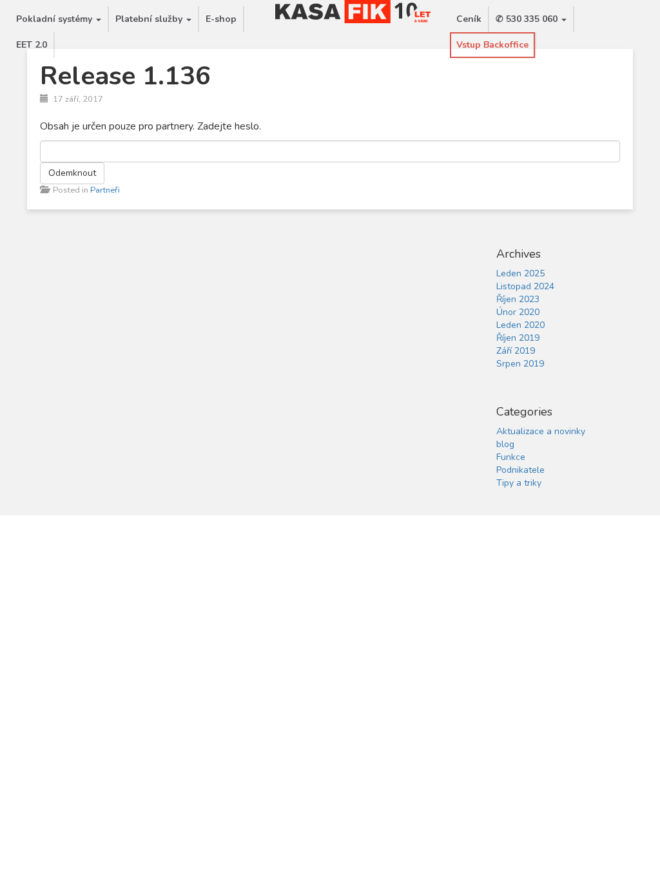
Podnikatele (520, 470)
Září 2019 (515, 351)
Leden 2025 (520, 273)
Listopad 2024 (525, 286)
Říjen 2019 (517, 338)
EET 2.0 (31, 45)
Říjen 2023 (517, 299)
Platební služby (150, 19)
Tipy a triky (518, 483)
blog (505, 444)
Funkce (510, 457)
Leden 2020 (520, 325)
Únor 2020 (517, 312)
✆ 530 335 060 (528, 19)
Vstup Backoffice (492, 45)
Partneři (105, 190)
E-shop (221, 19)
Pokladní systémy (55, 19)
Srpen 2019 (520, 364)
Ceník (468, 19)
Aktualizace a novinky (540, 431)
